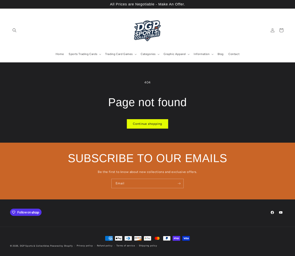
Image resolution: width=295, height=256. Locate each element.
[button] (14, 30)
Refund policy (105, 245)
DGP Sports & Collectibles (35, 246)
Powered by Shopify (61, 246)
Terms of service (125, 245)
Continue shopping (147, 124)
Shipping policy (148, 245)
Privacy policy (85, 245)
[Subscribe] (179, 183)
